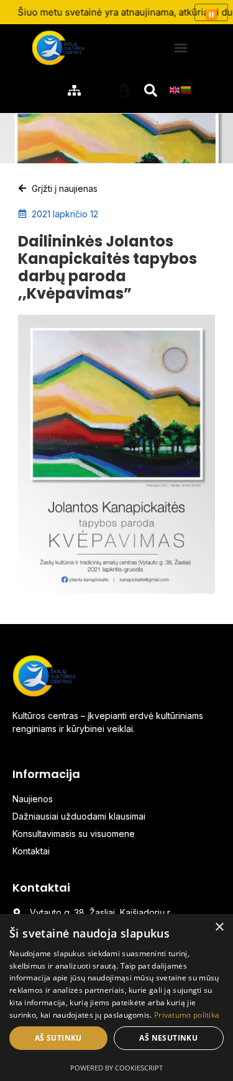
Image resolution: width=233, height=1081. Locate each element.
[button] (180, 47)
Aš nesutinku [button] (168, 1038)
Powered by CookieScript (116, 1067)
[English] (175, 89)
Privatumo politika (186, 1015)
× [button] (219, 927)
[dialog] (116, 997)
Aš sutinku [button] (58, 1038)
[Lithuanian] (186, 89)
